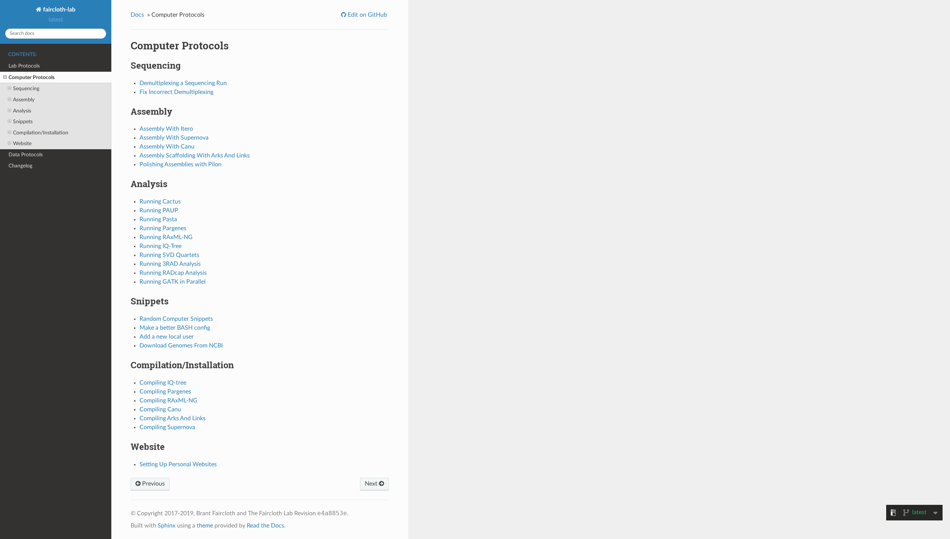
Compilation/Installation (40, 132)
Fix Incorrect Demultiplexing (176, 92)
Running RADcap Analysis (173, 273)
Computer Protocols (32, 77)
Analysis (22, 111)
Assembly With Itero (166, 129)
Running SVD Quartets (169, 255)
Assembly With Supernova (174, 138)
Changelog (20, 166)
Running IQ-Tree (160, 246)
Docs (137, 15)
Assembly (24, 99)
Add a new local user (167, 337)
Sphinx (167, 526)
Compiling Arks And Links (173, 418)
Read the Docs (265, 526)
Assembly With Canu (167, 147)
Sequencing (26, 88)
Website (22, 143)
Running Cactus (160, 202)
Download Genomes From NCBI (181, 346)
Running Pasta (158, 219)
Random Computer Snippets (176, 319)
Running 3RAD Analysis (170, 264)
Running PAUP (159, 210)
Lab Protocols (24, 66)
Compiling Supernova (167, 427)
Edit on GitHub (366, 15)
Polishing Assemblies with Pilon (181, 164)
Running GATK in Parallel (173, 282)
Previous (153, 484)
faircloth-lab (58, 10)
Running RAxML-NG (166, 237)
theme (205, 526)
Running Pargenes (163, 228)
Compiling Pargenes (165, 392)
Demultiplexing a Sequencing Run (183, 83)
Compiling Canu (160, 409)
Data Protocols (26, 154)
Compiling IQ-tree (163, 383)
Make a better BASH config (175, 328)
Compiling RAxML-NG (168, 401)
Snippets (23, 121)
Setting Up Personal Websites (178, 464)
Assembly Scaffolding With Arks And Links (195, 156)
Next (372, 484)
